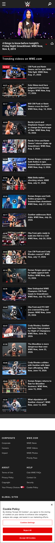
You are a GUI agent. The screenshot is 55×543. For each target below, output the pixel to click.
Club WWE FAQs (33, 472)
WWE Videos (32, 448)
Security (30, 482)
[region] (27, 522)
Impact (5, 453)
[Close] (52, 505)
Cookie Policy (32, 487)
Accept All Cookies (27, 538)
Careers (5, 448)
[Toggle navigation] (3, 4)
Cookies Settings (27, 522)
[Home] (27, 4)
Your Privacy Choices (8, 487)
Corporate (6, 443)
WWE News (32, 443)
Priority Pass (32, 458)
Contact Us (31, 477)
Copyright (6, 482)
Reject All (27, 530)
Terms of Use (7, 472)
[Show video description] (46, 43)
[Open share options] (52, 43)
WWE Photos (32, 453)
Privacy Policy (7, 477)
